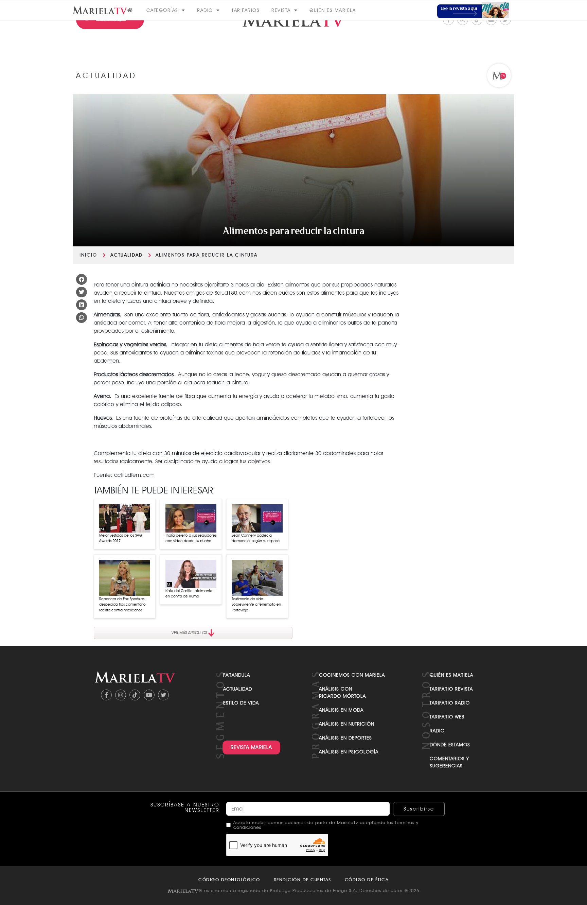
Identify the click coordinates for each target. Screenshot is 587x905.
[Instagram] (120, 695)
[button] (81, 279)
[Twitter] (163, 695)
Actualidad (126, 255)
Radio (205, 10)
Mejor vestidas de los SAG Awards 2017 (120, 538)
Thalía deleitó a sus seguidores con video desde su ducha (190, 538)
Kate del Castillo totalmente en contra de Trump (188, 593)
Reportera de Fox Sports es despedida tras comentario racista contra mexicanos (122, 604)
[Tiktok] (134, 695)
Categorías (162, 10)
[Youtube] (149, 695)
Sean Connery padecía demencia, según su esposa (256, 538)
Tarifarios (246, 10)
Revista (281, 10)
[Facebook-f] (106, 695)
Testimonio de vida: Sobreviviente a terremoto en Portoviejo (256, 604)
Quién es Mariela (332, 10)
